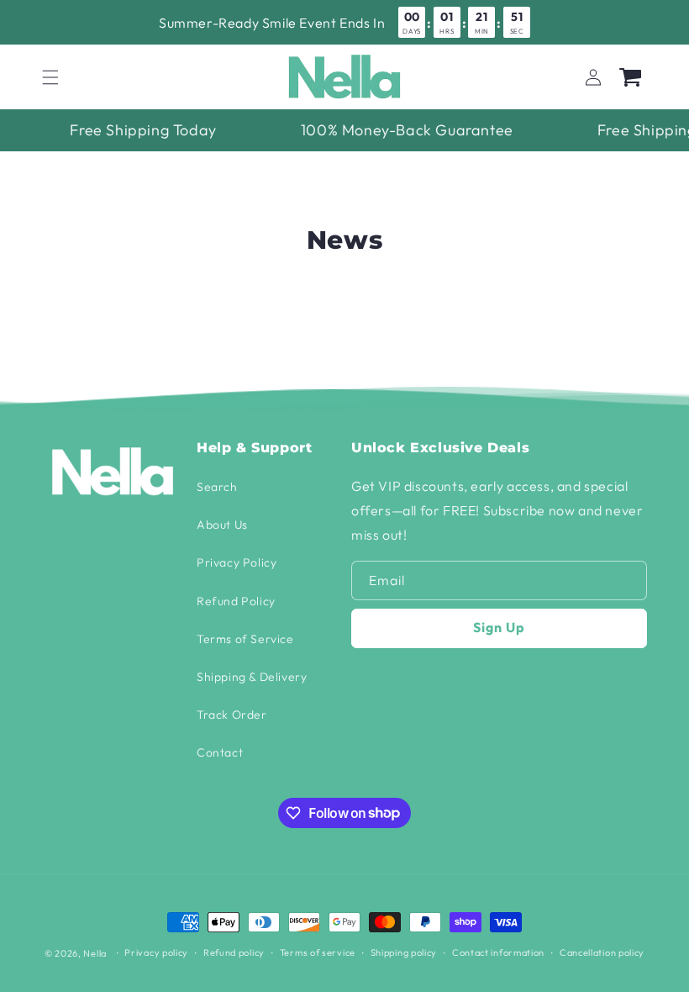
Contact (220, 752)
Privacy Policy (236, 562)
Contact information (498, 952)
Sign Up (499, 627)
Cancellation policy (602, 952)
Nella (95, 953)
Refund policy (234, 952)
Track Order (232, 714)
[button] (50, 77)
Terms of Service (245, 638)
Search (217, 486)
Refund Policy (236, 601)
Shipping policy (404, 952)
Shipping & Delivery (252, 676)
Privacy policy (156, 952)
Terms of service (317, 952)
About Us (222, 524)
